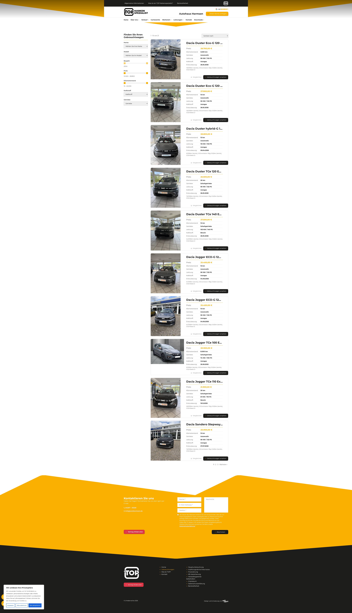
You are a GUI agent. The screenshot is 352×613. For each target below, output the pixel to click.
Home (126, 20)
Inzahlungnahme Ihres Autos (199, 569)
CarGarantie (155, 20)
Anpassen (10, 605)
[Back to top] (349, 610)
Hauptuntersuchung (196, 567)
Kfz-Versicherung (194, 574)
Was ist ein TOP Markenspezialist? (160, 3)
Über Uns (134, 20)
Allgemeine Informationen (134, 3)
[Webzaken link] (225, 601)
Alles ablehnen (22, 605)
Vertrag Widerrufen (135, 532)
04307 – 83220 (130, 508)
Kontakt (189, 20)
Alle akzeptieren (35, 605)
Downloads (198, 20)
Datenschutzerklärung (187, 526)
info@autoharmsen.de (134, 511)
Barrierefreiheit (182, 3)
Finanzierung (193, 572)
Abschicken (221, 532)
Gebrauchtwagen (167, 569)
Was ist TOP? (166, 572)
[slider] (124, 63)
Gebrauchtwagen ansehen (216, 77)
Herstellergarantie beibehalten (193, 578)
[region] (24, 597)
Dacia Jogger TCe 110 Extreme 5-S (210, 381)
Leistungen (178, 20)
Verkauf (144, 20)
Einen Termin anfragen (218, 14)
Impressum (192, 581)
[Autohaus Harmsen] (136, 12)
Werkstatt (166, 20)
